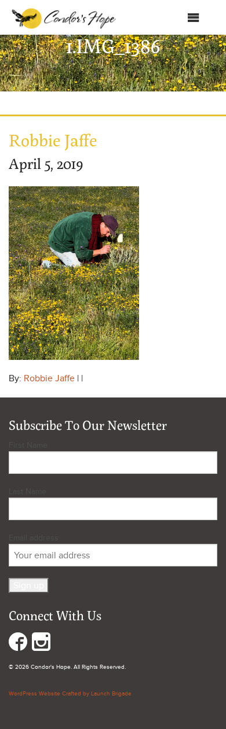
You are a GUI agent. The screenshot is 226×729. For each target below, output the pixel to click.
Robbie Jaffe (49, 378)
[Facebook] (18, 644)
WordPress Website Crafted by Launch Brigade (70, 693)
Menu (175, 20)
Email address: (34, 538)
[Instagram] (41, 644)
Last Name (27, 491)
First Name (28, 445)
